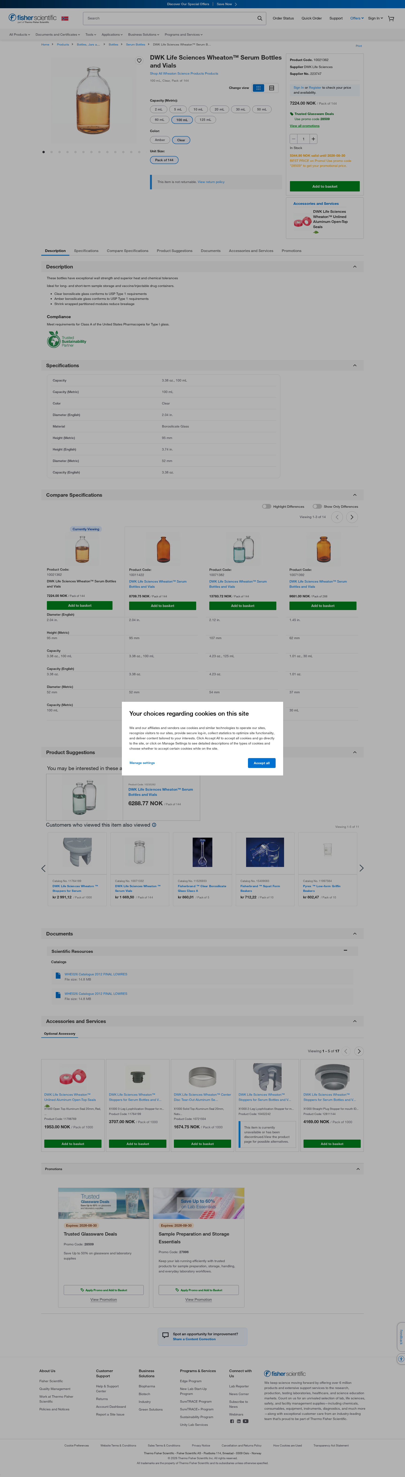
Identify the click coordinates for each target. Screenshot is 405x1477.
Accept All (262, 763)
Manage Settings (142, 763)
